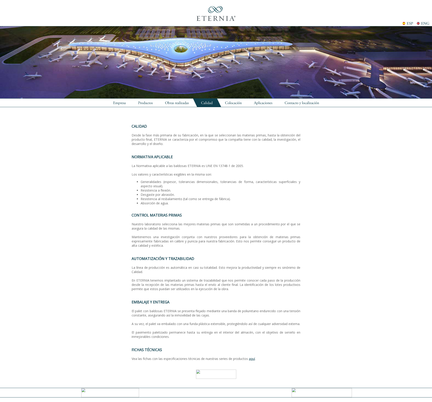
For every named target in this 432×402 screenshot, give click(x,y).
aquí (252, 359)
